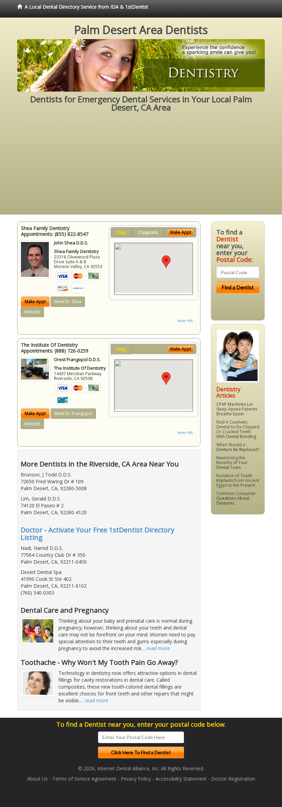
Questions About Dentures (232, 500)
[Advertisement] (141, 166)
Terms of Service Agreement (84, 778)
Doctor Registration (233, 778)
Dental (222, 467)
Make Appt (35, 301)
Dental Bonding (241, 436)
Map (121, 232)
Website (32, 312)
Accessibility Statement (181, 778)
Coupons (148, 232)
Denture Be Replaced (237, 449)
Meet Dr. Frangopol (73, 413)
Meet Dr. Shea (67, 301)
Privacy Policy (136, 778)
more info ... (187, 320)
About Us (37, 778)
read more (158, 648)
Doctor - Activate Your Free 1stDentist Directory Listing (97, 533)
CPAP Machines (231, 404)
